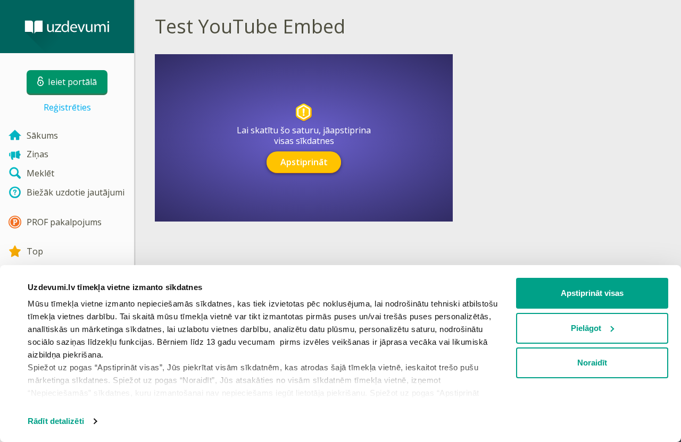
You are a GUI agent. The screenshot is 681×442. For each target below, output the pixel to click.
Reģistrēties (67, 107)
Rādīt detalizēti (56, 421)
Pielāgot (586, 328)
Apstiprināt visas (592, 293)
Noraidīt (592, 362)
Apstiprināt (304, 162)
